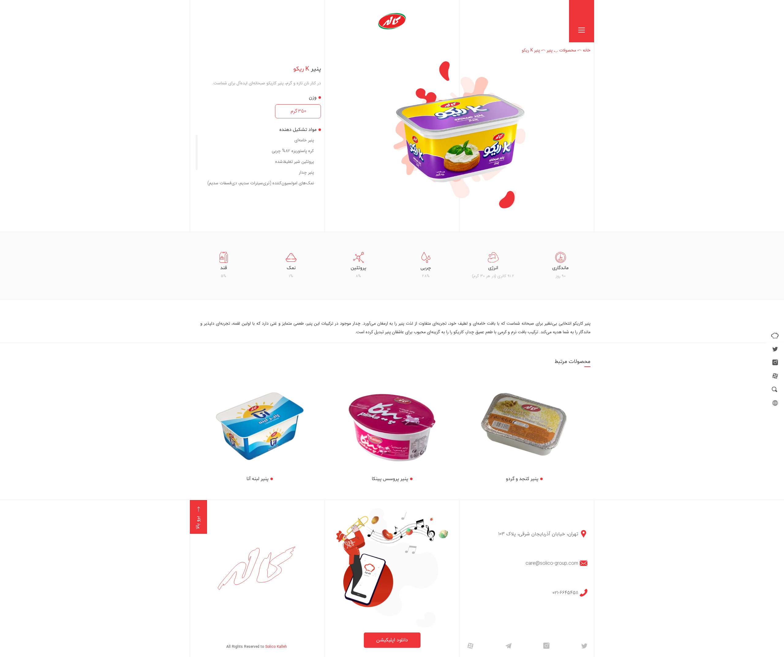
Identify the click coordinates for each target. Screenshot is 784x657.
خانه (586, 50)
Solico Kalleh (276, 647)
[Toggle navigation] (581, 21)
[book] (775, 335)
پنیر (549, 50)
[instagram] (775, 362)
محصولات (567, 50)
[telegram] (508, 645)
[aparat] (775, 376)
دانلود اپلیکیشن (392, 640)
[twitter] (775, 349)
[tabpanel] (560, 265)
